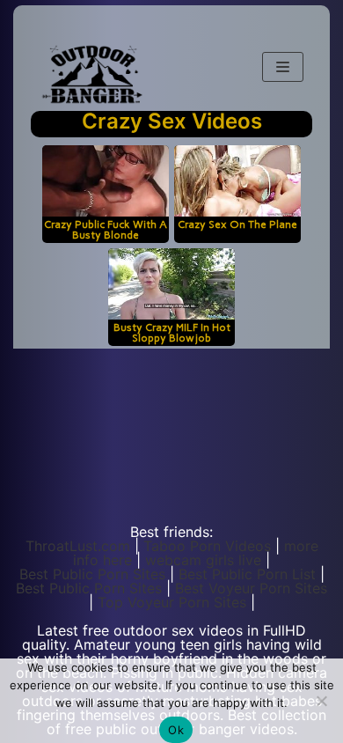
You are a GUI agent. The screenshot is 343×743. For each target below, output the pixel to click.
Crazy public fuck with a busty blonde (105, 229)
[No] (321, 701)
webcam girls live (203, 560)
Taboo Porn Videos (207, 546)
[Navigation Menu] (282, 67)
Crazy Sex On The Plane (237, 224)
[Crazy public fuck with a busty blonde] (105, 181)
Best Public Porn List (247, 574)
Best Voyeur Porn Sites (251, 588)
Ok (176, 730)
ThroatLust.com (78, 546)
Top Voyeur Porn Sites (172, 602)
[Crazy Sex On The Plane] (237, 181)
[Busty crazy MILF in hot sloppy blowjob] (171, 284)
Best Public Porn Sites (92, 574)
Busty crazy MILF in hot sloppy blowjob (171, 332)
